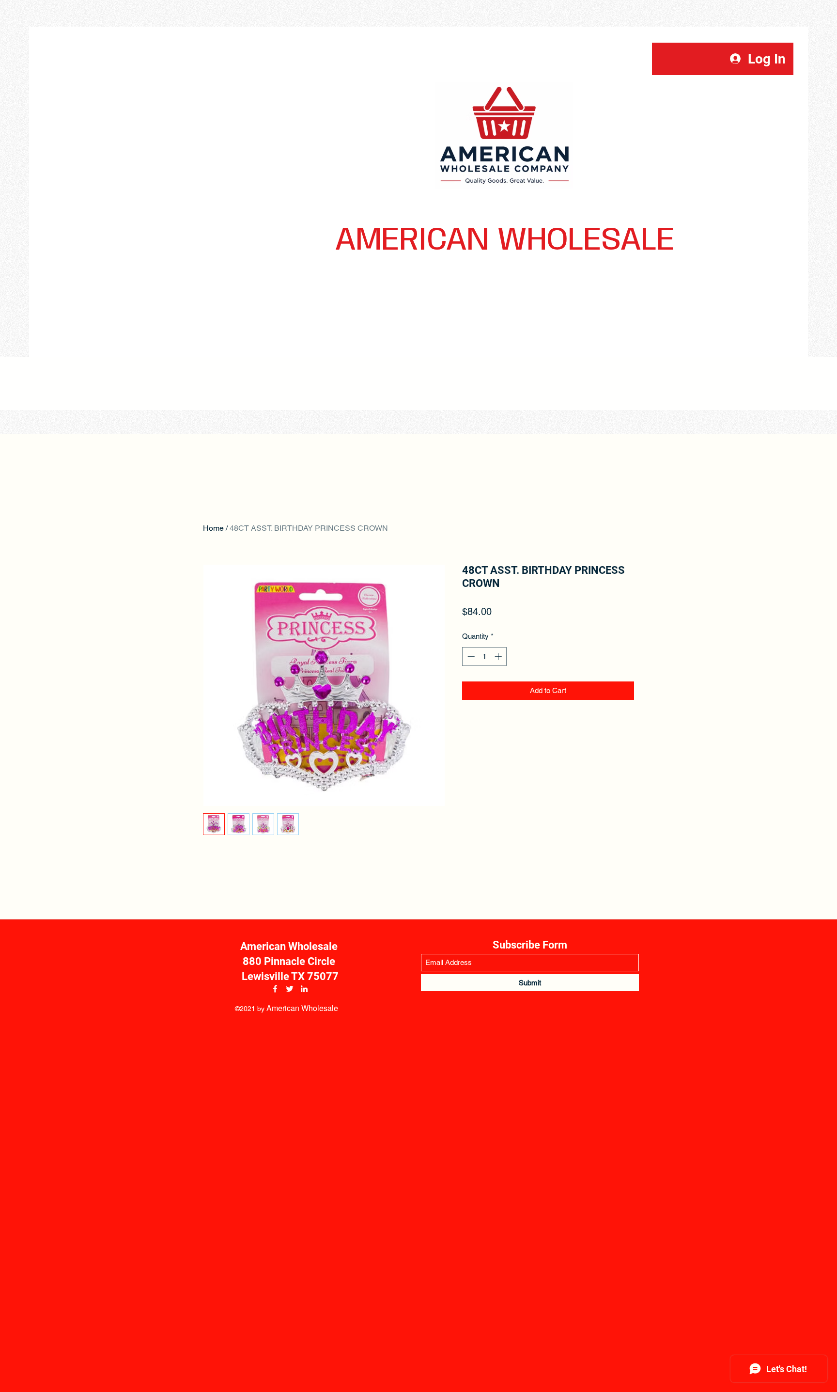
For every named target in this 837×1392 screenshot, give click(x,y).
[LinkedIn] (304, 989)
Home (213, 528)
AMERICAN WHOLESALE (505, 240)
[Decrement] (470, 656)
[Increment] (499, 656)
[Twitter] (289, 989)
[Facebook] (275, 989)
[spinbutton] (485, 656)
